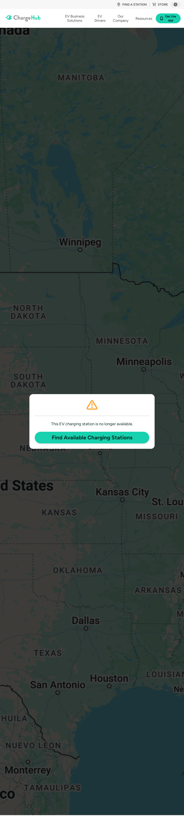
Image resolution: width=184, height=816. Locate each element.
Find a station (134, 4)
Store (163, 4)
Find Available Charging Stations (92, 437)
